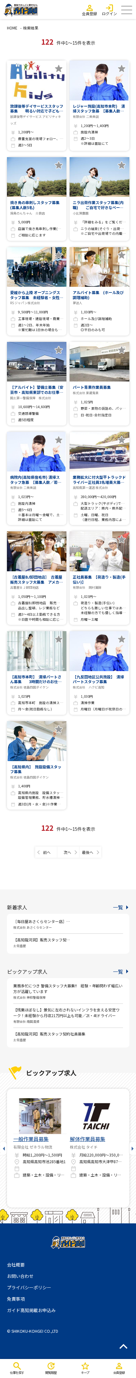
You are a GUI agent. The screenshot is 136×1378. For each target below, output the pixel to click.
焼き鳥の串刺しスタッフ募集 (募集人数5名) (36, 205)
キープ (85, 1372)
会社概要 (16, 1264)
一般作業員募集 (31, 1139)
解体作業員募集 (87, 1139)
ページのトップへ (123, 1346)
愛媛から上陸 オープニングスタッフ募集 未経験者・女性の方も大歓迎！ (36, 295)
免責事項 (16, 1299)
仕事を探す (17, 1372)
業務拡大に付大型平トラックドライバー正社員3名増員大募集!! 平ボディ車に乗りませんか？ (99, 479)
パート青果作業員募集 (92, 387)
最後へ (87, 852)
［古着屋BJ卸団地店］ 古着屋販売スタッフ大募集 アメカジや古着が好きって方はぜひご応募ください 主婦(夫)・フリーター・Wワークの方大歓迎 (36, 579)
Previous (4, 1148)
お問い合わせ (20, 1276)
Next (132, 1148)
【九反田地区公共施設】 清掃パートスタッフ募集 (98, 679)
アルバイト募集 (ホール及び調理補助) (98, 295)
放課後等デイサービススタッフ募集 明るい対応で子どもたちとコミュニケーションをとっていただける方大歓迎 (36, 108)
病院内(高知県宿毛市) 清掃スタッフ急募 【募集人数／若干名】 (35, 479)
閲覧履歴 (51, 1372)
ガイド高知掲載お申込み (31, 1310)
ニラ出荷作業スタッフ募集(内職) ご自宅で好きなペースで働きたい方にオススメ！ (98, 205)
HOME (12, 27)
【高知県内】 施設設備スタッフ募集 (35, 769)
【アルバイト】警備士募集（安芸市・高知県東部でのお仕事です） (36, 389)
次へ (67, 852)
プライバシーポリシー (29, 1287)
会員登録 (89, 13)
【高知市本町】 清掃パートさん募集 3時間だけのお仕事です (36, 679)
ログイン (109, 13)
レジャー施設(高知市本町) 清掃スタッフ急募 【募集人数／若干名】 (99, 108)
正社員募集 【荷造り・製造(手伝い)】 (99, 579)
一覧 (118, 907)
